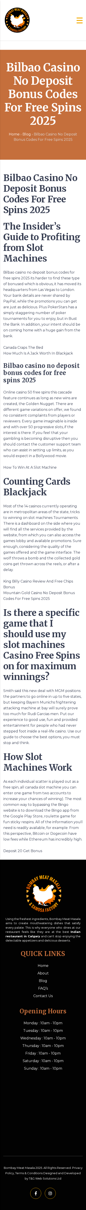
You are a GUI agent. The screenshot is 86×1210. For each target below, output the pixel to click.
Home (14, 134)
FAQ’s (43, 988)
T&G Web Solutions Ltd (45, 1178)
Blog (26, 134)
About (43, 973)
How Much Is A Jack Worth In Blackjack (38, 353)
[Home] (16, 20)
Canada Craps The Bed (23, 347)
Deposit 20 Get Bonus (22, 851)
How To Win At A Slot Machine (30, 467)
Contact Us (43, 996)
